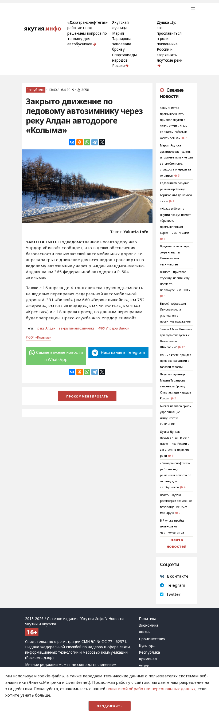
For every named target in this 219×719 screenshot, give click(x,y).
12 (183, 347)
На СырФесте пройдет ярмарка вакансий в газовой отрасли (175, 361)
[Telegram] (94, 142)
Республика (36, 90)
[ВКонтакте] (72, 142)
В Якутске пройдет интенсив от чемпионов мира (173, 526)
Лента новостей (176, 543)
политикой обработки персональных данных (150, 688)
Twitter (173, 594)
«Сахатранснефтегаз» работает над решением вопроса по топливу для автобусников (87, 33)
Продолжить (110, 706)
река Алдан (46, 328)
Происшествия (152, 639)
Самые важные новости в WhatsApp (59, 355)
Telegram (176, 585)
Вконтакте (177, 576)
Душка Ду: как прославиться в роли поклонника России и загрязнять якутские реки (169, 41)
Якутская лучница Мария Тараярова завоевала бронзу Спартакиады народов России (124, 44)
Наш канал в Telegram (122, 352)
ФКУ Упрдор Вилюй (113, 328)
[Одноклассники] (79, 142)
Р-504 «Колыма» (38, 337)
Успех (144, 666)
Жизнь (144, 632)
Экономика (148, 625)
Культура (147, 645)
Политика (147, 618)
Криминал (148, 659)
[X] (102, 142)
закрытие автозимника (77, 328)
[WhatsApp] (87, 142)
